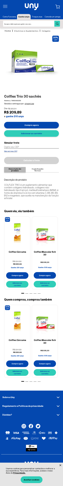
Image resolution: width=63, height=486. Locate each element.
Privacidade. (19, 473)
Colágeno (46, 31)
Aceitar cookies (31, 480)
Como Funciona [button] (9, 16)
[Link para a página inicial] (8, 30)
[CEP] (31, 144)
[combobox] (31, 24)
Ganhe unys (23, 16)
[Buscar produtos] (57, 24)
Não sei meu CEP (10, 151)
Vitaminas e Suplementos (26, 31)
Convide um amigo (52, 16)
